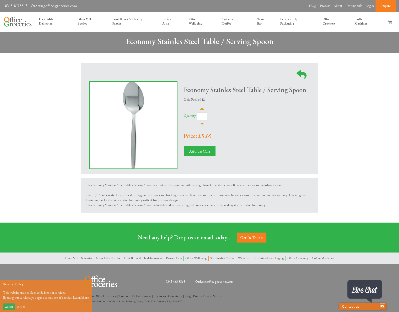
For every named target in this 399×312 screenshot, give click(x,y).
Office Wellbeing (195, 21)
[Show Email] (382, 306)
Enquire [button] (386, 6)
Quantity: (190, 115)
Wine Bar (260, 21)
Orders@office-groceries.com (54, 5)
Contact (124, 296)
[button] (390, 21)
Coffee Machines (361, 21)
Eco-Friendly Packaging (289, 21)
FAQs (312, 6)
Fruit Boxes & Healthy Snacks (127, 21)
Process (325, 6)
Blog (188, 296)
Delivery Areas (141, 296)
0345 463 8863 (16, 5)
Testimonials (354, 6)
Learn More (81, 297)
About (338, 6)
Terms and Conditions (168, 296)
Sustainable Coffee (229, 21)
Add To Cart (199, 151)
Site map (218, 296)
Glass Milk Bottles (85, 21)
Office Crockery (329, 21)
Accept (9, 306)
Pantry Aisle (166, 21)
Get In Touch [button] (251, 237)
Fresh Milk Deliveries (46, 21)
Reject (21, 306)
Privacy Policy (202, 296)
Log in (370, 6)
